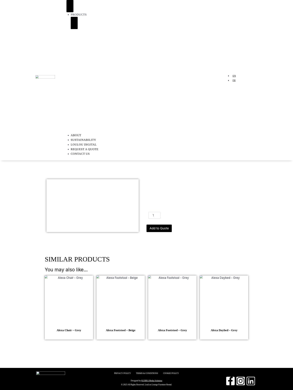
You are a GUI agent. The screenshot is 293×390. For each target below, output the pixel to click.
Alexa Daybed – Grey (224, 330)
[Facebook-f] (230, 381)
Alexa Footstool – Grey (172, 330)
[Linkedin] (251, 381)
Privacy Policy (122, 373)
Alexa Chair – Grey (69, 330)
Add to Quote (159, 228)
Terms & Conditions (147, 373)
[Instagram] (240, 381)
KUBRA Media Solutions (151, 380)
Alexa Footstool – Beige (120, 330)
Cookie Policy (171, 373)
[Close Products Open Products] (74, 23)
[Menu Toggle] (69, 6)
